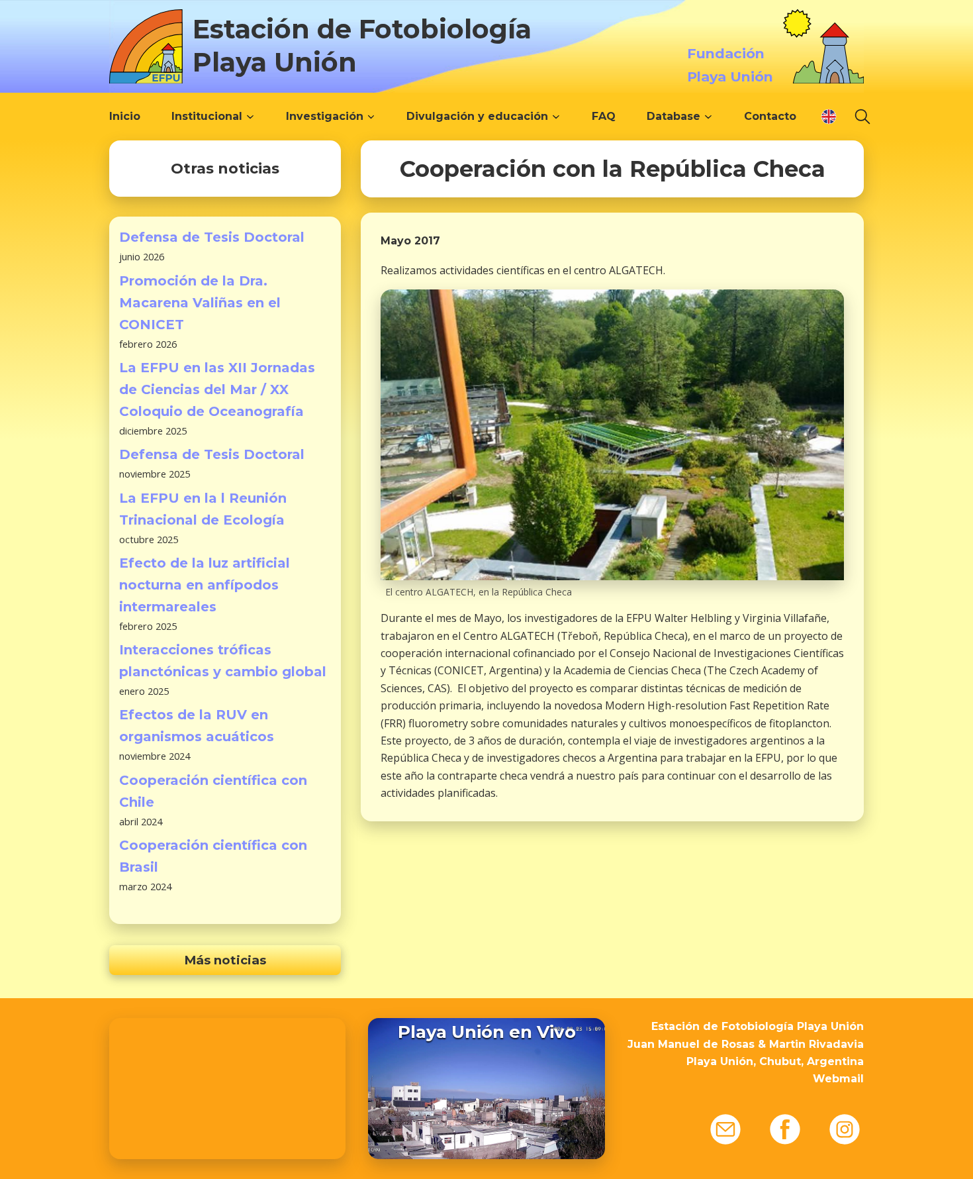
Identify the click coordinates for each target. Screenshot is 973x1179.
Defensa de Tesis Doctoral (211, 237)
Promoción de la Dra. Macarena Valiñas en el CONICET (200, 303)
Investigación (324, 116)
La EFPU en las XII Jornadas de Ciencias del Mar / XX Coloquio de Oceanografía (217, 389)
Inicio (124, 116)
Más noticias (225, 960)
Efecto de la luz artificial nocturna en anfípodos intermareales (204, 585)
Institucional (206, 116)
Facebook (785, 1129)
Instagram (844, 1129)
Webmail (838, 1078)
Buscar (862, 116)
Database (673, 116)
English (828, 116)
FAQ (604, 116)
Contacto (770, 116)
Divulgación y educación (477, 116)
